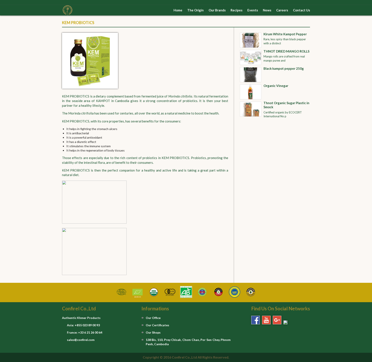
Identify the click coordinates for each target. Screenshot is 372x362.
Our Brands (217, 10)
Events (252, 10)
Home (178, 10)
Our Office (153, 318)
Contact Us (301, 10)
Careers (282, 10)
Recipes (236, 10)
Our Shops (153, 332)
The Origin (195, 10)
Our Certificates (157, 325)
